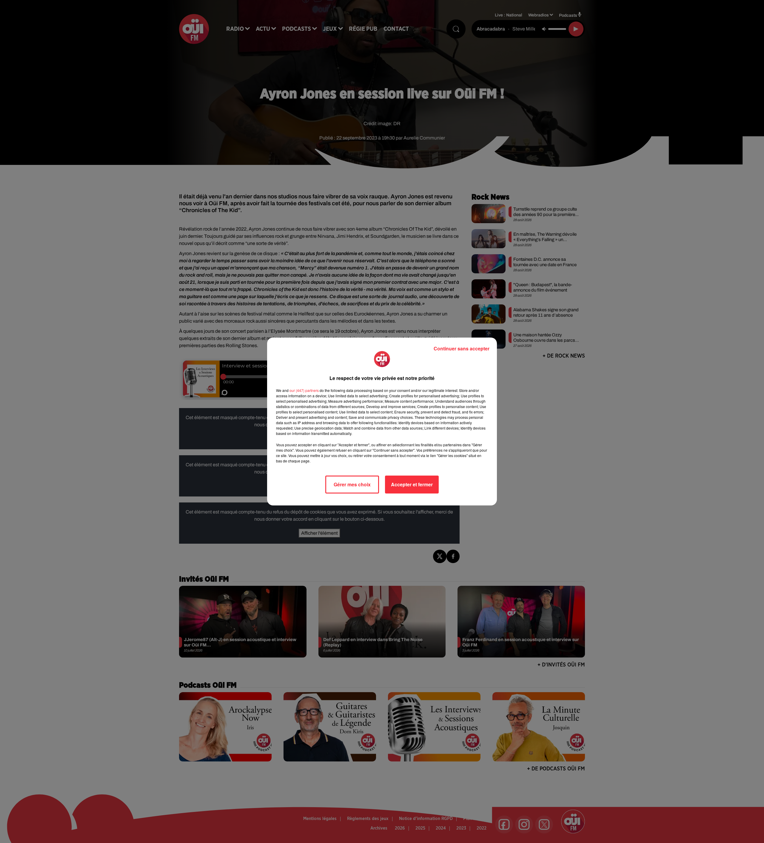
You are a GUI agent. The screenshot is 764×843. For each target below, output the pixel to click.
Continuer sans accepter (461, 348)
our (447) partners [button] (304, 390)
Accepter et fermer (412, 484)
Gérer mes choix (352, 484)
